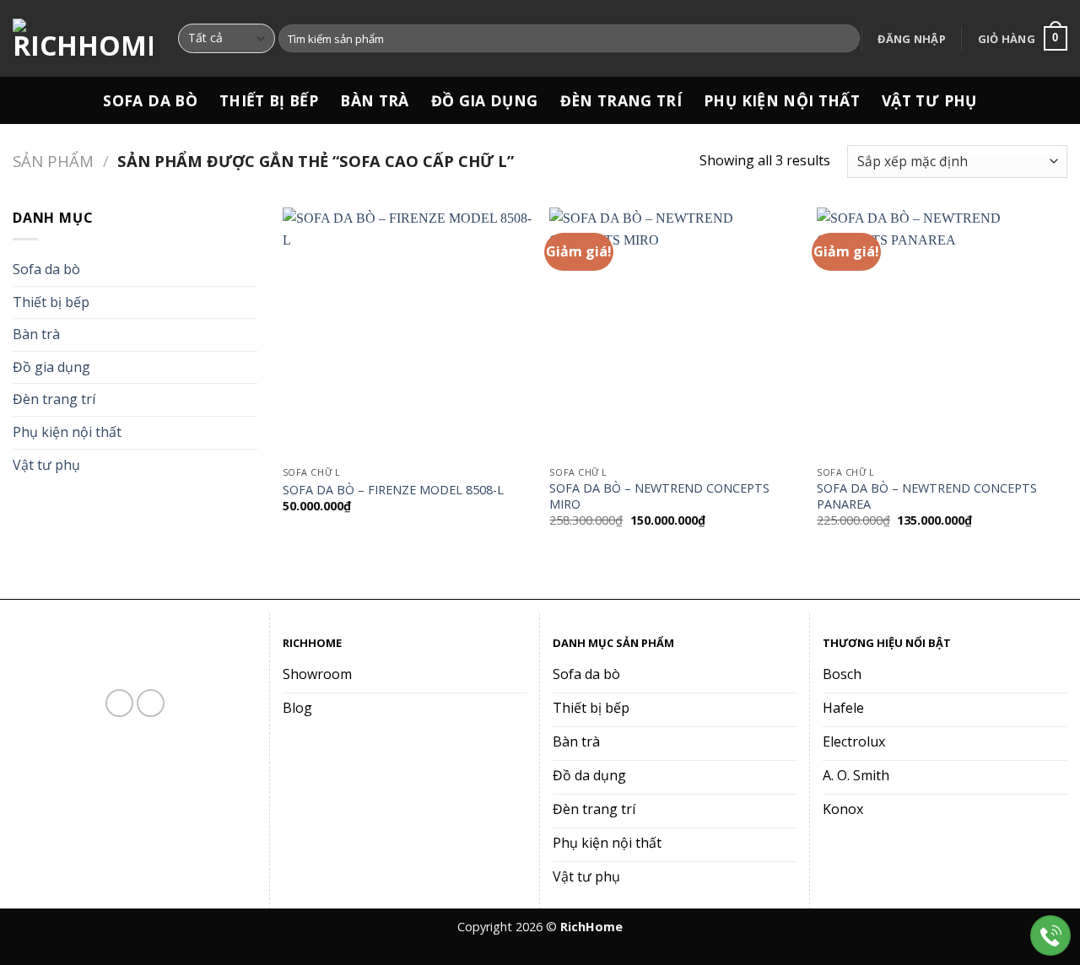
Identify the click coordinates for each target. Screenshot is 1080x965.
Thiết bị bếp (268, 100)
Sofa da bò (150, 100)
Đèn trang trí (621, 100)
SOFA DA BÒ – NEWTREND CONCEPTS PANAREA (927, 496)
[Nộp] (844, 38)
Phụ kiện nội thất (782, 100)
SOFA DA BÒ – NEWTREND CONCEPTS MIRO (659, 496)
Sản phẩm (53, 160)
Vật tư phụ (929, 100)
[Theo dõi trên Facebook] (119, 703)
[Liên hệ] (1051, 936)
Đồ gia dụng (484, 100)
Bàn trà (374, 100)
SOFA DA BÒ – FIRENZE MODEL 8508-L (393, 490)
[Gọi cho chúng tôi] (151, 703)
